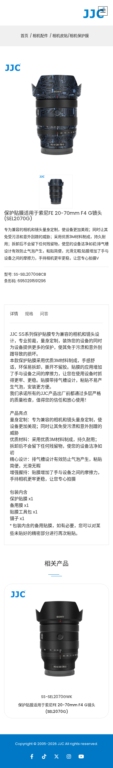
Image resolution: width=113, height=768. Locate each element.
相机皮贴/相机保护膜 (70, 35)
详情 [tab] (14, 314)
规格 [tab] (29, 314)
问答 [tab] (44, 314)
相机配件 (40, 35)
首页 (24, 35)
